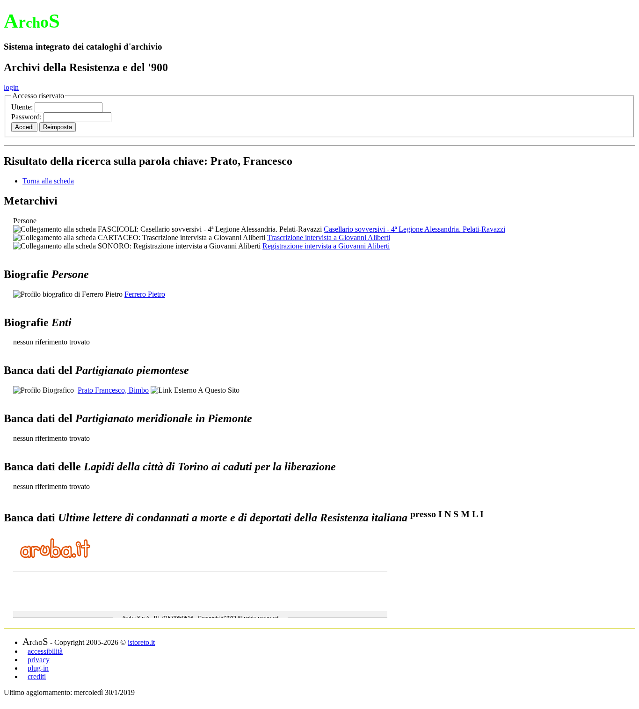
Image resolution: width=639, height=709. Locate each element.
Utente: (23, 107)
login (11, 87)
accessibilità (45, 651)
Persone (24, 221)
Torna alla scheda (48, 181)
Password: (27, 117)
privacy (39, 660)
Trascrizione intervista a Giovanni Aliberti (328, 237)
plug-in (38, 668)
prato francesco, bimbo (113, 390)
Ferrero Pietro (144, 294)
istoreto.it (141, 642)
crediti (37, 676)
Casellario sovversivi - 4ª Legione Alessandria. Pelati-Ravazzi (414, 229)
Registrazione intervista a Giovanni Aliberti (326, 246)
